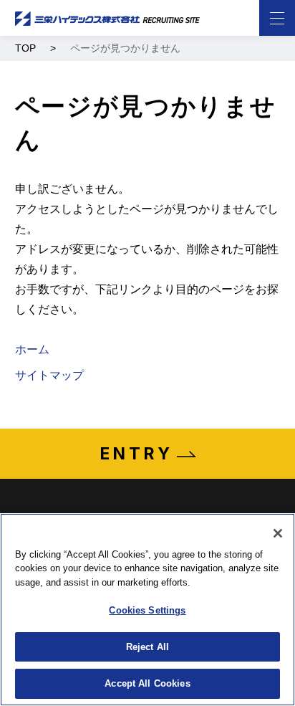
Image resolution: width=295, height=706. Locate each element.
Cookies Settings (147, 610)
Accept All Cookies (147, 683)
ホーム (32, 349)
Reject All (147, 646)
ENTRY (136, 454)
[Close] (278, 533)
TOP (25, 48)
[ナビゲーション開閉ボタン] (277, 18)
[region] (147, 609)
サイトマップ (49, 375)
